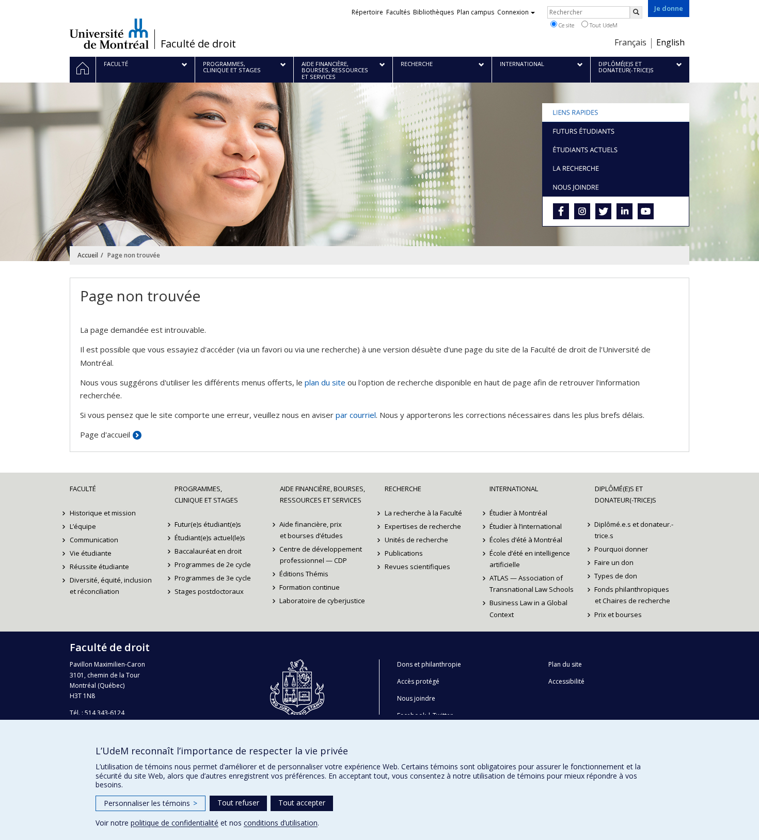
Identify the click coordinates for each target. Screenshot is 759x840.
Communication (94, 539)
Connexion (513, 12)
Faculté (83, 488)
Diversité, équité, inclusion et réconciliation (111, 585)
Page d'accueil (105, 434)
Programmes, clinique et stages (206, 494)
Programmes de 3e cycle (213, 578)
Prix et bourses (618, 614)
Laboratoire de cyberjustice (323, 600)
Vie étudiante (91, 553)
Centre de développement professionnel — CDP (321, 554)
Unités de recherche (416, 539)
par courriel (356, 415)
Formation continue (310, 587)
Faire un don (614, 562)
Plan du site (565, 664)
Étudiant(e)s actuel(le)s (210, 537)
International (513, 488)
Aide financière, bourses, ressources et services (322, 494)
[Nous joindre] (615, 186)
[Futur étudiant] (615, 131)
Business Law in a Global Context (528, 608)
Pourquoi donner (622, 549)
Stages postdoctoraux (209, 591)
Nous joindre (416, 698)
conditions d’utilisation (281, 823)
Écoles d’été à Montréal (525, 539)
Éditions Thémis (304, 573)
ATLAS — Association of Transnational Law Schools (531, 583)
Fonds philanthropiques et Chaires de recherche (632, 595)
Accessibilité (566, 681)
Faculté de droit (198, 44)
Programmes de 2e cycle (213, 564)
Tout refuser (238, 802)
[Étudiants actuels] (615, 149)
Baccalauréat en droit (208, 551)
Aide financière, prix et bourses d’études (311, 530)
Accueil (87, 255)
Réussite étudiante (99, 566)
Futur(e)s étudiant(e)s (208, 524)
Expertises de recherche (423, 526)
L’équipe (83, 526)
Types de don (616, 575)
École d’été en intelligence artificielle (529, 558)
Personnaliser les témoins (150, 803)
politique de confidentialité (174, 823)
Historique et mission (103, 513)
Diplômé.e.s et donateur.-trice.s (634, 530)
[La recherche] (615, 168)
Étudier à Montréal (518, 513)
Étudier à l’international (525, 526)
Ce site (565, 25)
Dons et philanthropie (429, 664)
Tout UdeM (603, 25)
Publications (404, 553)
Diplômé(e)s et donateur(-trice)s (625, 494)
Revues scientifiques (417, 566)
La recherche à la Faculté (423, 513)
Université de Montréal (109, 33)
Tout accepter (301, 802)
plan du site (325, 382)
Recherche (403, 488)
